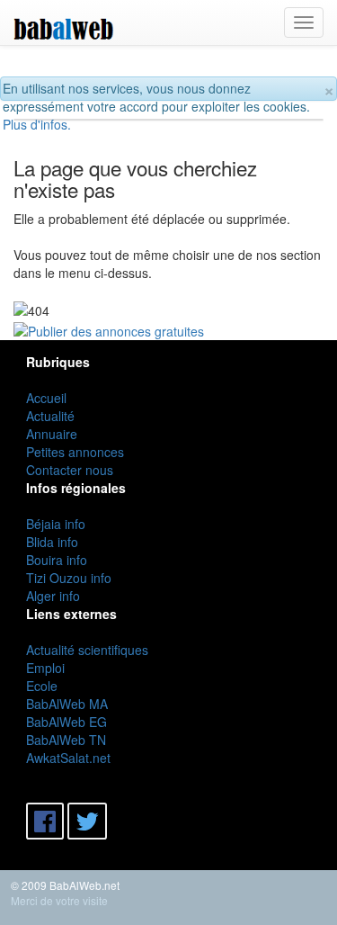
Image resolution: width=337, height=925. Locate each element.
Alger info (53, 596)
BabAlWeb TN (66, 740)
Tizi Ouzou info (68, 578)
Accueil (46, 398)
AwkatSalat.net (68, 758)
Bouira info (56, 560)
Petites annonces (75, 452)
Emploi (45, 668)
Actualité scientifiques (87, 650)
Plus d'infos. (37, 124)
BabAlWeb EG (66, 722)
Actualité (50, 416)
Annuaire (51, 434)
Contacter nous (69, 470)
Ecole (42, 686)
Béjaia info (55, 524)
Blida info (52, 542)
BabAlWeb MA (67, 704)
